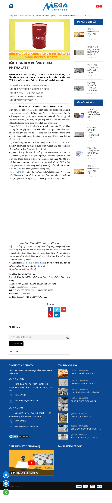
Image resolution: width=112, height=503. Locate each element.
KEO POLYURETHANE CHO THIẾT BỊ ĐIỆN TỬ (30, 89)
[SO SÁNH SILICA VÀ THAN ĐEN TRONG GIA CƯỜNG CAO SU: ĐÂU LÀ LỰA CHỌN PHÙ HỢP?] (79, 88)
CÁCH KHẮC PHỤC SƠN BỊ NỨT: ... (84, 383)
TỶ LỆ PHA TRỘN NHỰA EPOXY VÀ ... (85, 438)
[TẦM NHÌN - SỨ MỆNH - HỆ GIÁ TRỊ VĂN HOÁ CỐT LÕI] (79, 153)
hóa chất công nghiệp (36, 263)
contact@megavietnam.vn (27, 287)
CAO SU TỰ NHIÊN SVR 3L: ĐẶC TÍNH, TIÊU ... (93, 33)
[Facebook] (50, 309)
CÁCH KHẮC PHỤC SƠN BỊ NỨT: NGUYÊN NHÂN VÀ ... (93, 51)
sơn (27, 113)
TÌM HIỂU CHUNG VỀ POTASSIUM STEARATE (30, 85)
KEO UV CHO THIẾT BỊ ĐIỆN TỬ (24, 100)
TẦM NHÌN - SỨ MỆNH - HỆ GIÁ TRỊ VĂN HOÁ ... (93, 152)
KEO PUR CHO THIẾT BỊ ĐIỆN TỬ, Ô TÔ (27, 93)
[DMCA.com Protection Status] (19, 436)
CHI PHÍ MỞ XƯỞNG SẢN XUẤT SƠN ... (86, 392)
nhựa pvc (13, 113)
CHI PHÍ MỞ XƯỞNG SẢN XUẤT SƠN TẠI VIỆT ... (92, 68)
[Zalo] (14, 483)
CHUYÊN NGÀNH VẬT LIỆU (46, 16)
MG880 (22, 172)
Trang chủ (13, 16)
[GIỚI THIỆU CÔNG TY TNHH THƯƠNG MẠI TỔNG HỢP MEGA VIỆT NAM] (79, 134)
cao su (21, 113)
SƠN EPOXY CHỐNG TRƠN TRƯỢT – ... (86, 429)
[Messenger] (14, 475)
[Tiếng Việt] (97, 6)
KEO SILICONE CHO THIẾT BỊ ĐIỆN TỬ (27, 96)
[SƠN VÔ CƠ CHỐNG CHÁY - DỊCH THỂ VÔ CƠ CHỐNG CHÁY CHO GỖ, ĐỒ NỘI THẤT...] (79, 115)
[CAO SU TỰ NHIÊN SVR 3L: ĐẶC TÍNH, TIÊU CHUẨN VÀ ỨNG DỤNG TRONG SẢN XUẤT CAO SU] (79, 34)
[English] (101, 6)
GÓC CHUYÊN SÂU (26, 16)
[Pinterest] (50, 314)
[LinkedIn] (57, 314)
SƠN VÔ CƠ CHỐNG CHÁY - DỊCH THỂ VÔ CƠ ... (93, 113)
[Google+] (63, 309)
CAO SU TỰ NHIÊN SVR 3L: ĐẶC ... (84, 373)
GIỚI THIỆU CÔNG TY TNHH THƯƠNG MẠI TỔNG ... (93, 133)
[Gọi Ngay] (14, 492)
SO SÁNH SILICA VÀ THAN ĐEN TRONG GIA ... (93, 86)
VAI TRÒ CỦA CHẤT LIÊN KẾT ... (83, 417)
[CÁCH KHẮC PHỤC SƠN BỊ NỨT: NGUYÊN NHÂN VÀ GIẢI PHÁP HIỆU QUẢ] (79, 52)
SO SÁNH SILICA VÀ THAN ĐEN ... (84, 401)
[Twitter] (57, 309)
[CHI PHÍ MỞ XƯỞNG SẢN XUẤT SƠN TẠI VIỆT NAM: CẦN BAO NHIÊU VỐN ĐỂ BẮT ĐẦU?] (79, 70)
